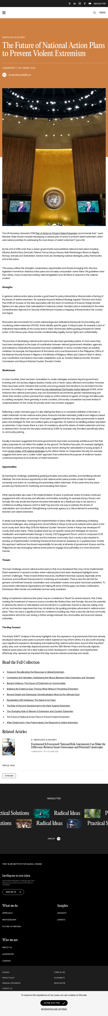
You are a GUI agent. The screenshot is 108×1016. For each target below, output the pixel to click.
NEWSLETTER (100, 4)
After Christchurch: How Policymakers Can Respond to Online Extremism (42, 722)
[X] (69, 3)
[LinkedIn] (74, 3)
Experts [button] (61, 919)
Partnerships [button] (9, 919)
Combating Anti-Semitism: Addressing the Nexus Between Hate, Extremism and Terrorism (51, 677)
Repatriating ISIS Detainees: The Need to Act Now (31, 700)
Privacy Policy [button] (8, 978)
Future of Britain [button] (11, 926)
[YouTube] (90, 3)
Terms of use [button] (59, 972)
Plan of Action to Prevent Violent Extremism (56, 233)
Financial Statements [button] (11, 983)
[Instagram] (79, 3)
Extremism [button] (9, 776)
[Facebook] (84, 3)
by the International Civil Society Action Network (65, 389)
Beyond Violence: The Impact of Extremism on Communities (36, 683)
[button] (4, 12)
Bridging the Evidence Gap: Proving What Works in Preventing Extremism (42, 689)
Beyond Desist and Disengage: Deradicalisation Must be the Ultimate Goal (43, 694)
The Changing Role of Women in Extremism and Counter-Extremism (40, 711)
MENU (103, 12)
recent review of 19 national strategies (26, 451)
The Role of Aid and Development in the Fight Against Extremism (39, 705)
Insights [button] (62, 913)
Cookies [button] (5, 972)
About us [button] (7, 947)
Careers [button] (6, 960)
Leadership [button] (8, 954)
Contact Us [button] (7, 988)
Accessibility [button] (59, 978)
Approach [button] (7, 913)
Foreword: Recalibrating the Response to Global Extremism (35, 672)
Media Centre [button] (59, 983)
